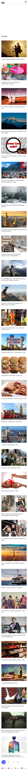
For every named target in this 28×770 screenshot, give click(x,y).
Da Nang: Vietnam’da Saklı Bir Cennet (11, 468)
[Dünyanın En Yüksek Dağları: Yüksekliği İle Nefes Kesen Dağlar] (14, 121)
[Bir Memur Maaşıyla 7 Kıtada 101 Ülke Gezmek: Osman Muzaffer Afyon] (14, 625)
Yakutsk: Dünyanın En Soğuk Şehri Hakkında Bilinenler (12, 205)
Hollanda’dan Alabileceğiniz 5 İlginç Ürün (11, 375)
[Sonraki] (18, 762)
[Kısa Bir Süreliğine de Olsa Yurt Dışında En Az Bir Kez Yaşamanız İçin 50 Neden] (14, 720)
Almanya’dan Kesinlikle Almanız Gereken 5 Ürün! (13, 398)
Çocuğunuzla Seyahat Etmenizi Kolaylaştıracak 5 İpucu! (13, 539)
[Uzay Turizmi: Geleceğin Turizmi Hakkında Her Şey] (14, 96)
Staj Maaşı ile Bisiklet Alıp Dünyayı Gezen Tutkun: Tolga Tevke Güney (12, 303)
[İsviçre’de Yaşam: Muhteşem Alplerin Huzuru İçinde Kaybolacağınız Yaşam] (14, 170)
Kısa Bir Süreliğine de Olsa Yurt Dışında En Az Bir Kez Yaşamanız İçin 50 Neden (13, 731)
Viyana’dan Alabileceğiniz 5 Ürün (9, 444)
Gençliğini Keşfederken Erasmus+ (9, 683)
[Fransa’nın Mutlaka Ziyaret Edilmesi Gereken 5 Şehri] (14, 552)
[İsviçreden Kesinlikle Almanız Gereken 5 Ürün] (14, 649)
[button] (26, 2)
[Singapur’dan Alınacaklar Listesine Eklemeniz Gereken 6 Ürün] (14, 317)
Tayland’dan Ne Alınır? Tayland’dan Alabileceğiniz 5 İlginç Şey (10, 82)
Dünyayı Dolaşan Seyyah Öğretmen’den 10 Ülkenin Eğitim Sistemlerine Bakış (12, 514)
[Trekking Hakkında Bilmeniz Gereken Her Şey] (14, 48)
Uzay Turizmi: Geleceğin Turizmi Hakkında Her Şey (13, 107)
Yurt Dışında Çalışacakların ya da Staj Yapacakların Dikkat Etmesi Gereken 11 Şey (12, 755)
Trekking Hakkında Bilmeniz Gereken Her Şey (13, 59)
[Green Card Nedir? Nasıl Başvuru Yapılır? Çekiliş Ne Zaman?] (14, 145)
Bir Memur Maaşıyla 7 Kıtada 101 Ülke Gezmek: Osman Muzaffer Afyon (13, 635)
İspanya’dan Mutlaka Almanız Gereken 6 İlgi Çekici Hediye (12, 706)
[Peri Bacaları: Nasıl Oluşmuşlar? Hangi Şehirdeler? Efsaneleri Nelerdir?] (14, 219)
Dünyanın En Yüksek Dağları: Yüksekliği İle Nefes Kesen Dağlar (14, 132)
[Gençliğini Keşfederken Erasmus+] (14, 672)
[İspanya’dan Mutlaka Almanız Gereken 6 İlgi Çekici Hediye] (14, 695)
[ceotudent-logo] (3, 2)
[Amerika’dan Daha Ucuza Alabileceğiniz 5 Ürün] (14, 342)
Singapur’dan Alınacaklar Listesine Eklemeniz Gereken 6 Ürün (12, 328)
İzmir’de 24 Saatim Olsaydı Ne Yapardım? (11, 587)
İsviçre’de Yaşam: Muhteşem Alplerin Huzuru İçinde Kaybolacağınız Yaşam (12, 181)
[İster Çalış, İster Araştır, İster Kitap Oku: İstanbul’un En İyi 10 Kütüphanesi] (14, 244)
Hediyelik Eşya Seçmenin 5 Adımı (9, 491)
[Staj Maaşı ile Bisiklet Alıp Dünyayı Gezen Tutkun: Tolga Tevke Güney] (14, 293)
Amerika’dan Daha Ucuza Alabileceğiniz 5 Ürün (13, 352)
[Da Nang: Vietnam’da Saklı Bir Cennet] (14, 457)
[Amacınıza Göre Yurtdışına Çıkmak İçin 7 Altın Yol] (14, 600)
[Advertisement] (14, 20)
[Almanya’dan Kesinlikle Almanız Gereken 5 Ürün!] (14, 388)
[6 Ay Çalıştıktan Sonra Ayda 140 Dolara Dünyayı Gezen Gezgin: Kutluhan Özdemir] (14, 268)
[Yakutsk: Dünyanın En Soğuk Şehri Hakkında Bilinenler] (14, 194)
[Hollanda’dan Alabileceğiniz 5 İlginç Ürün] (14, 365)
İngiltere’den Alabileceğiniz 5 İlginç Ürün (11, 421)
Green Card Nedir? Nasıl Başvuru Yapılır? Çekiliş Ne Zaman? (13, 156)
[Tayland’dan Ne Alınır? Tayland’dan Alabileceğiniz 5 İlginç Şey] (14, 72)
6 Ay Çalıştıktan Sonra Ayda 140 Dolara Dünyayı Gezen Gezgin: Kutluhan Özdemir (13, 279)
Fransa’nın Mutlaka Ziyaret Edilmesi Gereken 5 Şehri (13, 563)
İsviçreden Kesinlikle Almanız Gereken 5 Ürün (13, 660)
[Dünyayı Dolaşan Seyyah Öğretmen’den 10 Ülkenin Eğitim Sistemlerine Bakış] (14, 503)
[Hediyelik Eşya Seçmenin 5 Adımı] (14, 480)
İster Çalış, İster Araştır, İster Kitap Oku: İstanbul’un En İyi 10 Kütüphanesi (11, 254)
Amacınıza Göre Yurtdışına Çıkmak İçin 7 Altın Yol (13, 611)
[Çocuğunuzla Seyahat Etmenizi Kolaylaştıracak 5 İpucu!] (14, 528)
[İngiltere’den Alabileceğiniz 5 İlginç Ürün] (14, 411)
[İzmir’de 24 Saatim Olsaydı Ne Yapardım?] (14, 577)
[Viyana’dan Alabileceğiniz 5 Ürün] (14, 434)
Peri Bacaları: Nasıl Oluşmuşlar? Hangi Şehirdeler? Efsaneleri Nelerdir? (14, 230)
